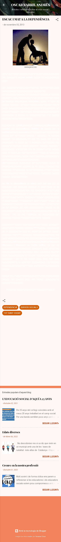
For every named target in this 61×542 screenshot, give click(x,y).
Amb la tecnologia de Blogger (32, 531)
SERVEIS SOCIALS (29, 307)
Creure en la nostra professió (20, 465)
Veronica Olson (40, 536)
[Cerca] (57, 5)
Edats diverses (11, 432)
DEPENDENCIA (10, 307)
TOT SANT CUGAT (12, 313)
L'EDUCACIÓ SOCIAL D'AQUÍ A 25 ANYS (27, 399)
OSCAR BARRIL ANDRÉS (30, 5)
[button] (57, 20)
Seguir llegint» (50, 423)
